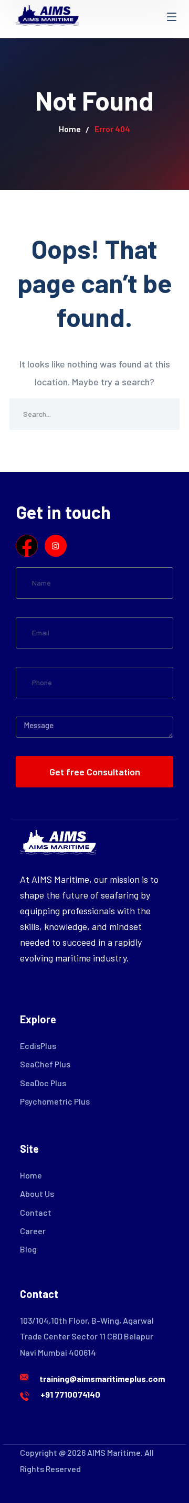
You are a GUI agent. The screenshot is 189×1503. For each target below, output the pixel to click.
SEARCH (164, 414)
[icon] (27, 546)
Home (70, 129)
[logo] (47, 14)
